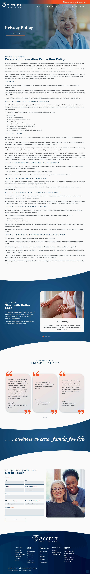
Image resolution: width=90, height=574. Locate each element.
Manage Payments (56, 552)
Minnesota (42, 556)
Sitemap (10, 568)
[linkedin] (68, 561)
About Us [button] (40, 6)
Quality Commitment (20, 554)
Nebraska (42, 559)
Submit (15, 520)
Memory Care (30, 553)
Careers (74, 6)
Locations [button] (64, 6)
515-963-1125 (82, 2)
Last (26, 480)
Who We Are (18, 550)
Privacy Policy (16, 568)
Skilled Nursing (30, 562)
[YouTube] (70, 561)
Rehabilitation (30, 558)
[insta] (66, 561)
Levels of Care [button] (52, 6)
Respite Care (30, 560)
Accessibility (34, 568)
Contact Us (15, 33)
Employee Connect (56, 554)
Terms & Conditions (25, 568)
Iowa (41, 553)
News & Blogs (18, 552)
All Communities (43, 551)
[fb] (64, 561)
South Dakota (43, 562)
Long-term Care (31, 551)
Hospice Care (30, 555)
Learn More (62, 311)
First (6, 480)
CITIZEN (16, 570)
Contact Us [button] (84, 6)
